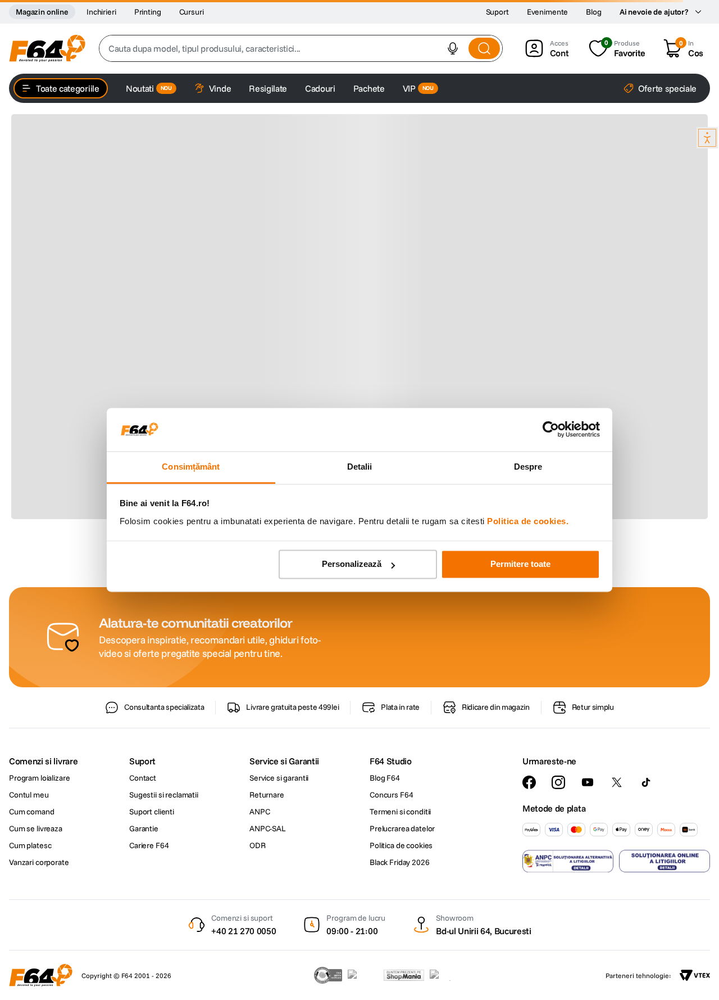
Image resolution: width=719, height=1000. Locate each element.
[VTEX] (695, 975)
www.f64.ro (202, 791)
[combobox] (301, 48)
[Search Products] (484, 48)
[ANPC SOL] (664, 861)
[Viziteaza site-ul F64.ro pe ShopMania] (404, 975)
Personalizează (351, 564)
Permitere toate (520, 564)
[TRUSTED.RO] (328, 975)
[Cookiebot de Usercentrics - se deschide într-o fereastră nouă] (551, 429)
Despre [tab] (528, 466)
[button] (452, 48)
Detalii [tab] (359, 466)
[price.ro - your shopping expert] (363, 975)
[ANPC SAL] (567, 861)
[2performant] (446, 975)
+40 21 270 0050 (243, 930)
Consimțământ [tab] (191, 466)
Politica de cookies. (527, 521)
